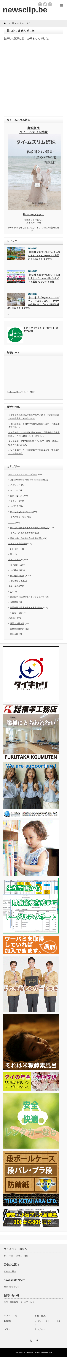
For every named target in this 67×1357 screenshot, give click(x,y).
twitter (45, 4)
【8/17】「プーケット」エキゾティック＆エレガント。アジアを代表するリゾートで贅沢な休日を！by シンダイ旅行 (33, 302)
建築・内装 (17, 613)
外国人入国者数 (17, 623)
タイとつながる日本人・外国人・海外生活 (29, 527)
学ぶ (12, 554)
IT (11, 591)
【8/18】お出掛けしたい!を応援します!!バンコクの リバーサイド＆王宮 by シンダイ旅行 (44, 278)
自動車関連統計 (17, 629)
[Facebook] (36, 1340)
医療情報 (14, 602)
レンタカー (15, 549)
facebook (50, 4)
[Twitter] (30, 1340)
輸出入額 (14, 634)
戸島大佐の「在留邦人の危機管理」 (26, 538)
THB (23, 392)
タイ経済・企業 (17, 575)
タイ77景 (14, 506)
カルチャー (13, 501)
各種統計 (12, 618)
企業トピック (16, 496)
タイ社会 (14, 570)
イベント (14, 485)
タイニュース (14, 559)
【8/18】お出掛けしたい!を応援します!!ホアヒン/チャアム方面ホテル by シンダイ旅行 (44, 255)
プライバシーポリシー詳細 (16, 1256)
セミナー (14, 490)
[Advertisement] (33, 79)
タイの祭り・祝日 (18, 517)
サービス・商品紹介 (17, 543)
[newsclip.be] (25, 9)
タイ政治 (14, 565)
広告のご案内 (10, 1271)
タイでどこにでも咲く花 (21, 511)
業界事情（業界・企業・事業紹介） (26, 607)
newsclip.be (31, 1352)
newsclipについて (12, 1287)
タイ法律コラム (15, 581)
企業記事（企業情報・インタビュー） (27, 597)
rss (40, 4)
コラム (11, 522)
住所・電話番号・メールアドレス (19, 1302)
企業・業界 (13, 586)
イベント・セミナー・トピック (22, 474)
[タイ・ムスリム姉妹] (34, 208)
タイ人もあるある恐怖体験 (22, 533)
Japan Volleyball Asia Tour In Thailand (27, 480)
